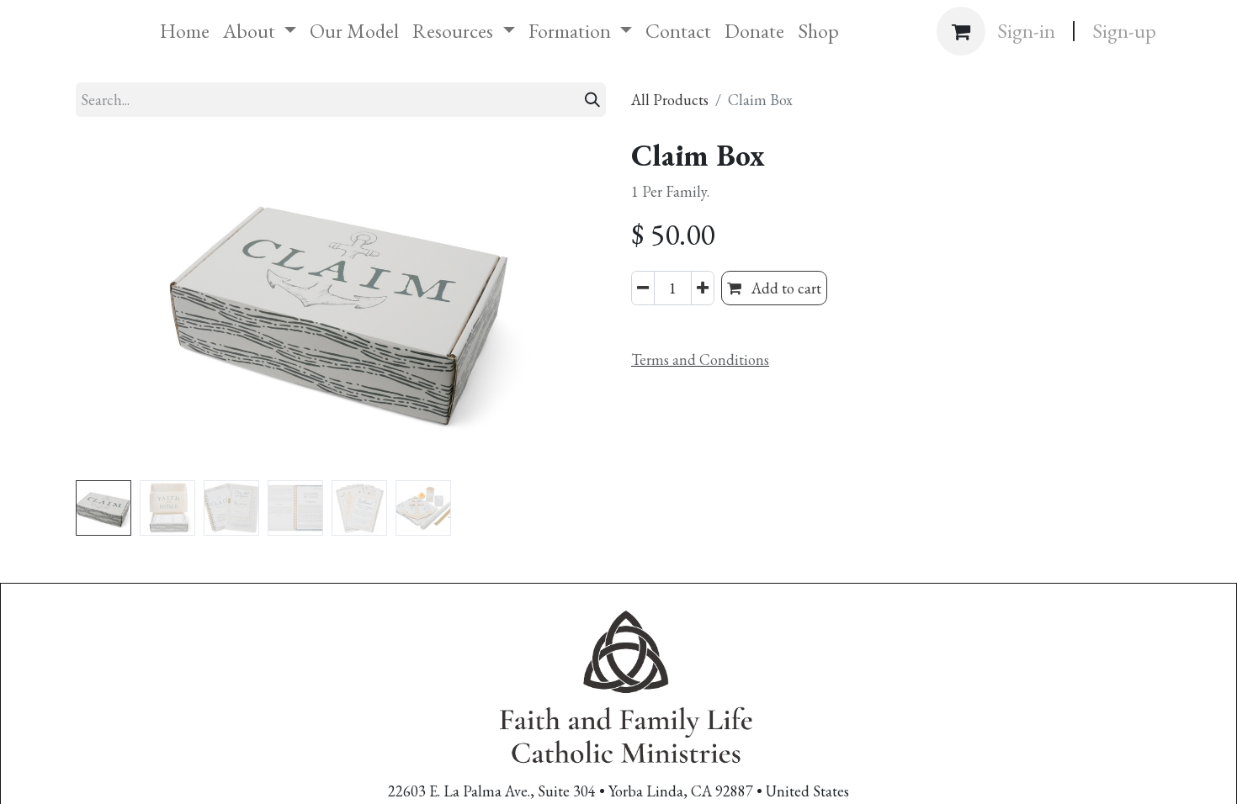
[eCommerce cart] (961, 31)
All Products (670, 99)
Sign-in (1026, 31)
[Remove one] (643, 288)
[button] (116, 305)
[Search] (592, 99)
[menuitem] (184, 31)
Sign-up (1124, 31)
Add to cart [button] (784, 288)
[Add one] (702, 288)
